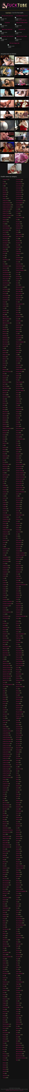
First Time (18, 386)
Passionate (5, 998)
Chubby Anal (5, 531)
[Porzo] (7, 93)
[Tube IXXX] (7, 82)
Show (17, 762)
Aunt (4, 308)
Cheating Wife (5, 519)
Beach (4, 361)
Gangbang (18, 453)
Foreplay (18, 415)
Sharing (17, 749)
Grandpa (18, 525)
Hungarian (18, 612)
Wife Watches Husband (20, 1057)
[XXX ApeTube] (22, 136)
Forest (17, 417)
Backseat (4, 333)
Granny (17, 527)
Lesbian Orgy (5, 762)
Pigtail (4, 1030)
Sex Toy (17, 745)
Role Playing (18, 697)
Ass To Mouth (5, 295)
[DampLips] (7, 158)
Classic (4, 538)
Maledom (4, 815)
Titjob (17, 958)
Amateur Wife (5, 217)
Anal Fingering (6, 236)
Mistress (4, 870)
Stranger (17, 861)
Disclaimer (7, 1090)
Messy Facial (5, 851)
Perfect (4, 1005)
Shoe (17, 754)
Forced (17, 413)
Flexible (17, 401)
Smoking (18, 802)
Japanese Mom (6, 678)
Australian (5, 310)
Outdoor (4, 963)
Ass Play (4, 293)
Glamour (17, 504)
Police (4, 1047)
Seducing (18, 733)
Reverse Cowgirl (19, 686)
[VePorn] (22, 114)
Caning (4, 493)
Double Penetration (20, 270)
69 (3, 185)
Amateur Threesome (7, 215)
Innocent (4, 629)
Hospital (17, 593)
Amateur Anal (5, 200)
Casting (4, 502)
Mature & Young (6, 836)
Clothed (4, 552)
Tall (16, 901)
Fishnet (17, 392)
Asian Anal (5, 268)
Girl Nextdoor (18, 498)
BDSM (4, 325)
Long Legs (5, 790)
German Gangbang (20, 472)
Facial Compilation (20, 342)
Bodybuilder (5, 430)
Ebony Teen (18, 297)
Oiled (4, 937)
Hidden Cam (18, 565)
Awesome (5, 312)
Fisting (17, 394)
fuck (19, 20)
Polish (4, 1049)
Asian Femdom (6, 274)
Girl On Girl (18, 500)
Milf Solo (4, 857)
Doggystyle (18, 253)
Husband (18, 614)
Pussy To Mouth (19, 665)
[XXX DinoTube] (22, 158)
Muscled (4, 901)
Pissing (4, 1034)
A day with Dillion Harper (22, 22)
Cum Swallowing (19, 200)
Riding (17, 690)
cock (21, 20)
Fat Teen (17, 361)
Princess (17, 623)
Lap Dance (5, 714)
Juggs (4, 690)
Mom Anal (5, 878)
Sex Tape (18, 743)
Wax (17, 1026)
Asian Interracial (6, 276)
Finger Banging (19, 382)
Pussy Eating (18, 650)
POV (4, 969)
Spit (17, 842)
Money (4, 889)
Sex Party (18, 741)
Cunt (17, 209)
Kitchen (4, 699)
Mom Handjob (5, 882)
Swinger (17, 895)
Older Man (5, 944)
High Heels (18, 567)
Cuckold (4, 609)
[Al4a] (22, 71)
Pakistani (4, 984)
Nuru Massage (6, 929)
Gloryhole (18, 508)
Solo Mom (18, 825)
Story (17, 859)
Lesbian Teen (5, 775)
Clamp (4, 536)
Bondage (4, 432)
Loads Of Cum (5, 783)
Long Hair (5, 787)
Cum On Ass (18, 192)
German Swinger (19, 487)
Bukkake (4, 458)
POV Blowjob (5, 973)
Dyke (17, 282)
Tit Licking (18, 956)
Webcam (18, 1028)
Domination (18, 257)
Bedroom (4, 369)
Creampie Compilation (7, 601)
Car (3, 496)
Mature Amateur (6, 838)
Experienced (18, 325)
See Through (18, 735)
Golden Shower (19, 515)
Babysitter (5, 329)
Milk (3, 859)
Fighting (17, 375)
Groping (17, 529)
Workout (4, 1067)
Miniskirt (4, 861)
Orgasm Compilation (7, 956)
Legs (4, 724)
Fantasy (17, 350)
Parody (4, 994)
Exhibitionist (18, 320)
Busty (4, 462)
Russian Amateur (19, 711)
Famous (17, 348)
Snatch (17, 809)
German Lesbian (19, 479)
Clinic (4, 544)
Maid (4, 813)
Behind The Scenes (7, 371)
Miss (4, 865)
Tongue (17, 967)
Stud (17, 878)
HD (16, 536)
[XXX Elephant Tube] (14, 169)
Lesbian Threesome (7, 777)
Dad (17, 219)
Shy (17, 766)
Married (4, 817)
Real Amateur (18, 673)
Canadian (5, 491)
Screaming (18, 728)
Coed (4, 563)
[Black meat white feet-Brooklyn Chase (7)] (7, 31)
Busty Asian (5, 466)
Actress (4, 190)
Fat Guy (17, 356)
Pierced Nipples (6, 1024)
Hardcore (18, 559)
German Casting (19, 470)
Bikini (4, 398)
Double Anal (18, 263)
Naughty (4, 914)
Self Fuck (18, 737)
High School (18, 569)
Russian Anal (18, 714)
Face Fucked (18, 335)
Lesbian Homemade (7, 747)
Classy (4, 542)
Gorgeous (18, 519)
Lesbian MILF (5, 752)
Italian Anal (5, 648)
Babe (4, 327)
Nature (4, 912)
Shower (17, 764)
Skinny (17, 781)
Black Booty (5, 411)
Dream (17, 272)
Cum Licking (18, 190)
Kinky (4, 695)
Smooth (17, 804)
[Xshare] (22, 104)
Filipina (17, 377)
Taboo (17, 899)
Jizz (3, 688)
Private (17, 627)
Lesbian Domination (7, 739)
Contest (4, 576)
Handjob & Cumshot (20, 552)
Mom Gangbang (6, 880)
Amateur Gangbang (7, 204)
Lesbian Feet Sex (6, 743)
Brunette (4, 451)
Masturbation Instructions (8, 830)
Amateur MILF (5, 211)
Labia (4, 705)
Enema (17, 306)
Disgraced (18, 247)
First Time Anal (19, 388)
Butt (3, 472)
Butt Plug (4, 477)
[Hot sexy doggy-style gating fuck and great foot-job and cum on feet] (14, 45)
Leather (4, 722)
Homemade (18, 582)
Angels (4, 249)
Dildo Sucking (19, 236)
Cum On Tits (18, 198)
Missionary (5, 868)
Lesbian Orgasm (6, 760)
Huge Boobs (18, 605)
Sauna (17, 720)
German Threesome (20, 491)
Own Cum (5, 965)
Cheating (4, 517)
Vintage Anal (18, 1007)
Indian (4, 625)
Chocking (5, 525)
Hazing (17, 561)
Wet (17, 1032)
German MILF (18, 481)
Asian (4, 263)
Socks (17, 815)
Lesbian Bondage (6, 737)
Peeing (4, 1000)
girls (23, 20)
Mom (4, 876)
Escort (17, 310)
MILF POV (5, 809)
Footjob (17, 411)
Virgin (17, 1009)
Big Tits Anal (5, 396)
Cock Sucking (5, 561)
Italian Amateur (6, 646)
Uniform (17, 994)
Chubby (4, 527)
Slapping (18, 785)
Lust (3, 798)
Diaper (17, 230)
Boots (4, 436)
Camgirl (4, 489)
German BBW (18, 468)
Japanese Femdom (6, 667)
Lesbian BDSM (6, 735)
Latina (4, 718)
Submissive (18, 884)
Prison (17, 625)
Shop (17, 756)
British (4, 449)
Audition (4, 306)
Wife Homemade (19, 1051)
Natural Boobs (5, 908)
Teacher (17, 910)
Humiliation (18, 609)
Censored (5, 510)
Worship (4, 1069)
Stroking (17, 876)
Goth (17, 521)
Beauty (4, 363)
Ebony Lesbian (19, 293)
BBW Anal (5, 316)
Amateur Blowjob (6, 202)
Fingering (18, 384)
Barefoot (4, 352)
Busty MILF (5, 468)
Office (4, 935)
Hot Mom (18, 597)
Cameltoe (5, 487)
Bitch (4, 405)
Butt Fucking (5, 474)
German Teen (18, 489)
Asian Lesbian (5, 278)
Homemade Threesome (21, 584)
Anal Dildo (5, 234)
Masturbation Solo (6, 832)
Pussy (17, 646)
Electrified (18, 299)
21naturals (7, 22)
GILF (17, 445)
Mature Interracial (6, 846)
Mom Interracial (6, 884)
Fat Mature (18, 358)
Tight (17, 941)
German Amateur (19, 464)
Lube (4, 794)
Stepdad (17, 853)
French (17, 426)
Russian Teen (19, 716)
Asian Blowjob (5, 272)
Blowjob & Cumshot (7, 428)
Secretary (18, 730)
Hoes (17, 574)
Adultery (4, 194)
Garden (17, 458)
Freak (17, 422)
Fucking (17, 436)
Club (4, 555)
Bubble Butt (5, 455)
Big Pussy (5, 392)
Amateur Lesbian (6, 209)
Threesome (18, 935)
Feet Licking (18, 365)
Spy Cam (18, 846)
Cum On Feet (18, 196)
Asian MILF (5, 280)
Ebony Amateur (19, 287)
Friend (17, 432)
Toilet (17, 965)
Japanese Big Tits (6, 665)
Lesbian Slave (5, 768)
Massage (4, 821)
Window (4, 1062)
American (5, 221)
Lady (4, 711)
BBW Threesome (6, 323)
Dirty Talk (18, 240)
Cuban (4, 607)
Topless (17, 971)
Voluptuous (18, 1015)
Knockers (4, 701)
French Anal (18, 430)
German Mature (19, 483)
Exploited (18, 327)
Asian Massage (6, 282)
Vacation (17, 998)
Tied (17, 939)
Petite (4, 1015)
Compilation (5, 571)
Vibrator (17, 1003)
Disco (17, 244)
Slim (17, 792)
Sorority (17, 830)
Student (17, 880)
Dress (17, 274)
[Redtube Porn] (7, 71)
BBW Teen (5, 320)
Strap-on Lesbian (19, 868)
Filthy (17, 379)
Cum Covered (5, 616)
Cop (3, 578)
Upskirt (17, 996)
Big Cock (4, 386)
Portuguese (5, 1055)
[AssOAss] (7, 147)
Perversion (5, 1011)
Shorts (17, 760)
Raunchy (18, 669)
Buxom (4, 479)
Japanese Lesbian (6, 671)
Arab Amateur (5, 259)
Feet (17, 363)
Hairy (17, 538)
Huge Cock (18, 607)
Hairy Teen (18, 546)
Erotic (17, 308)
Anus (4, 255)
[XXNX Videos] (7, 136)
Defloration (18, 228)
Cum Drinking (5, 618)
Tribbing (17, 977)
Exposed (18, 329)
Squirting (18, 851)
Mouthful (4, 899)
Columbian (5, 569)
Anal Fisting (5, 238)
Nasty (4, 906)
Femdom (18, 367)
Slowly (17, 796)
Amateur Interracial (6, 206)
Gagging (17, 449)
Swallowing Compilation (21, 891)
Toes (17, 963)
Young (4, 1077)
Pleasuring (5, 1041)
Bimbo (4, 401)
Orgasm (4, 954)
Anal (4, 223)
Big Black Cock (6, 382)
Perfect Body (5, 1007)
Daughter (18, 223)
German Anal (18, 466)
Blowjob (4, 426)
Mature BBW (5, 842)
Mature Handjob (6, 844)
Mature (4, 834)
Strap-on (17, 863)
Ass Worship (5, 299)
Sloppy (17, 794)
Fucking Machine (19, 439)
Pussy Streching (19, 663)
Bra (3, 445)
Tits (16, 960)
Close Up (4, 550)
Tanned (17, 903)
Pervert (4, 1013)
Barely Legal (5, 354)
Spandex (18, 832)
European (18, 314)
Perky (4, 1009)
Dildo (17, 232)
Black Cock (5, 413)
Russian (17, 709)
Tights (17, 946)
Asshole (4, 304)
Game (17, 451)
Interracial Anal (6, 640)
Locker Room (5, 785)
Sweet (17, 893)
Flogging (18, 403)
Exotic (17, 323)
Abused (4, 187)
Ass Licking (5, 291)
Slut (17, 798)
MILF (4, 800)
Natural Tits (5, 910)
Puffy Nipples (18, 638)
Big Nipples (5, 390)
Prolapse (18, 629)
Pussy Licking (19, 654)
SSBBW (17, 718)
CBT (3, 481)
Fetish (17, 373)
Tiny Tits (17, 952)
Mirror (4, 863)
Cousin (4, 593)
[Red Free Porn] (22, 147)
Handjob (17, 550)
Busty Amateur (5, 464)
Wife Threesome (19, 1055)
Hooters (17, 588)
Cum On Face (19, 194)
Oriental (4, 960)
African (4, 196)
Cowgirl (4, 595)
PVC (4, 975)
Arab (4, 257)
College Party (5, 567)
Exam (17, 318)
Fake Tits (18, 344)
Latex (4, 716)
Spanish (17, 834)
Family (17, 346)
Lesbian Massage (6, 754)
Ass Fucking (5, 289)
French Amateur (19, 428)
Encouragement (19, 304)
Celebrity (4, 508)
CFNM (4, 485)
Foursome (18, 420)
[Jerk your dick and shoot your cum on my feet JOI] (7, 17)
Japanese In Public (6, 669)
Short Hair (18, 758)
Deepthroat (18, 225)
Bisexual (4, 403)
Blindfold (4, 420)
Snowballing (18, 811)
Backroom (5, 331)
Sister (17, 777)
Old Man (4, 941)
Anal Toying (5, 247)
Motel (4, 895)
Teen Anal (18, 916)
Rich (17, 688)
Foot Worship (18, 409)
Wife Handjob (18, 1049)
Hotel (17, 599)
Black (4, 409)
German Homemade (20, 477)
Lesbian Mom (5, 758)
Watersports (18, 1024)
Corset (4, 580)
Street (17, 870)
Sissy (17, 775)
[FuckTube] (14, 5)
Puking (17, 640)
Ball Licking (5, 342)
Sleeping (18, 790)
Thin (17, 931)
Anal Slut (4, 244)
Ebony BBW (18, 291)
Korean (4, 703)
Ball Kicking (5, 339)
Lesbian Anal (5, 728)
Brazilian (4, 447)
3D (3, 181)
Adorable (4, 192)
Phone (4, 1019)
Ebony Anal (18, 289)
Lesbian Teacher (6, 773)
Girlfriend (18, 502)
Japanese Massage (7, 676)
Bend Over (5, 375)
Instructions (5, 633)
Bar (3, 348)
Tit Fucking (18, 954)
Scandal (17, 722)
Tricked (17, 979)
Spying (17, 849)
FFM (17, 333)
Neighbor (4, 916)
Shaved (17, 752)
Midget (4, 855)
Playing (4, 1038)
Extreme (17, 331)
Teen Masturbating (19, 925)
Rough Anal (18, 705)
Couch (4, 586)
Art (3, 261)
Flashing (17, 398)
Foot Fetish (18, 407)
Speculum (18, 838)
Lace (4, 707)
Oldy (4, 948)
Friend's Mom (18, 434)
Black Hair (5, 417)
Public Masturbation (20, 633)
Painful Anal (5, 982)
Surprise (17, 887)
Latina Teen (5, 720)
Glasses (17, 506)
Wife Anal (18, 1043)
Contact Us (21, 1090)
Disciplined (18, 242)
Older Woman (5, 946)
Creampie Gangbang (7, 603)
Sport (17, 844)
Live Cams (5, 781)
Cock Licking (5, 557)
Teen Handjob (19, 922)
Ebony (17, 285)
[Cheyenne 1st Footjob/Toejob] (22, 31)
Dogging (17, 251)
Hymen (17, 618)
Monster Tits (5, 893)
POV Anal (5, 971)
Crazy (4, 597)
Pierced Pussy (5, 1026)
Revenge (18, 684)
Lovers (4, 792)
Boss (4, 441)
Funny (17, 443)
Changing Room (6, 515)
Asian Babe (5, 270)
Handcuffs (18, 548)
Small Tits (18, 800)
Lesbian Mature (6, 756)
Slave (17, 787)
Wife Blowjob (18, 1045)
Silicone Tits (18, 768)
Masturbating (5, 827)
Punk (17, 644)
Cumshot (18, 204)
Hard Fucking (18, 557)
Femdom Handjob (19, 369)
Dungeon (18, 278)
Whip (17, 1036)
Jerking (4, 686)
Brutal (4, 453)
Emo (17, 301)
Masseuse (5, 823)
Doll (17, 255)
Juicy (4, 692)
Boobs (4, 434)
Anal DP (4, 232)
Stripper (17, 872)
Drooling (17, 276)
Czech (17, 215)
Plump (4, 1045)
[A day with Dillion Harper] (22, 24)
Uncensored (18, 990)
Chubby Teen (5, 534)
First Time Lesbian (19, 390)
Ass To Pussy (5, 297)
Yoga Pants (5, 1075)
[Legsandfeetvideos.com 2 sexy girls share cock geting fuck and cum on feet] (22, 17)
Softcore (17, 819)
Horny (17, 590)
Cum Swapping (19, 202)
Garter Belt (18, 460)
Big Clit (4, 384)
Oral (3, 950)
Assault (4, 301)
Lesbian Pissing (6, 764)
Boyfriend (5, 443)
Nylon (4, 931)
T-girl (17, 897)
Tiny (17, 948)
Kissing (4, 697)
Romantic (18, 701)
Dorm (17, 261)
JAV (3, 657)
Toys (17, 975)
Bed (3, 367)
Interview (4, 642)
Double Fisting (19, 268)
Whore (17, 1038)
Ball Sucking (5, 344)
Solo (17, 821)
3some (4, 183)
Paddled (4, 977)
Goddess (18, 512)
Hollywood (18, 578)
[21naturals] (7, 24)
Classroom (5, 540)
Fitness (17, 396)
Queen (17, 667)
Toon (17, 969)
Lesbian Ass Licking (7, 730)
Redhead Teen (19, 680)
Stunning (18, 882)
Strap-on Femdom (19, 865)
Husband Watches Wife (20, 616)
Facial (17, 339)
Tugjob (17, 984)
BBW (4, 314)
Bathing (4, 356)
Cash (4, 500)
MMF (4, 811)
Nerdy (4, 918)
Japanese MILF (6, 673)
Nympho (4, 933)
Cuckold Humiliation (7, 612)
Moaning (4, 872)
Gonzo (17, 517)
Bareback (5, 350)
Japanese (5, 661)
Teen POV (18, 927)
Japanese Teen (6, 680)
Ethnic (17, 312)
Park (4, 992)
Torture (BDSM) (19, 973)
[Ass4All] (22, 60)
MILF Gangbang (6, 804)
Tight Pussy (18, 944)
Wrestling (4, 1071)
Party (4, 996)
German (17, 462)
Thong (17, 933)
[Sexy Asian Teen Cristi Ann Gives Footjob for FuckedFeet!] (7, 38)
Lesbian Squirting (6, 771)
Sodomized (18, 817)
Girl (16, 496)
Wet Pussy (18, 1034)
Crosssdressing (6, 605)
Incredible (5, 623)
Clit (3, 546)
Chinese (4, 523)
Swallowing (18, 889)
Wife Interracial (19, 1053)
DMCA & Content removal (14, 1090)
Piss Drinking (5, 1032)
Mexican (4, 853)
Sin (16, 773)
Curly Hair (18, 211)
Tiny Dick (18, 950)
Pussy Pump (18, 659)
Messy (4, 849)
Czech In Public (19, 217)
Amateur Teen (5, 213)
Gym (17, 534)
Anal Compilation (6, 228)
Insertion (4, 631)
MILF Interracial (6, 806)
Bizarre (4, 407)
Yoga (4, 1073)
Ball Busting (5, 337)
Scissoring (18, 726)
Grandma (18, 523)
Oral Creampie (6, 952)
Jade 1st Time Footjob (22, 36)
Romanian (18, 699)
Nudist (4, 925)
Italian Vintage (5, 654)
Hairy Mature (18, 542)
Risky (17, 695)
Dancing (17, 221)
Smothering (18, 806)
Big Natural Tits (6, 388)
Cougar (4, 588)
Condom (4, 574)
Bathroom (5, 358)
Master (4, 825)
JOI (3, 659)
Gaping (17, 455)
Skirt (17, 783)
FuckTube (8, 12)
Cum (4, 614)
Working (4, 1065)
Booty (4, 439)
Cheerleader (5, 521)
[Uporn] (7, 114)
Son (17, 827)
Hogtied (17, 576)
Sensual (17, 739)
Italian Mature (5, 652)
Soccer (17, 813)
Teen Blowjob (18, 918)
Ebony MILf (18, 295)
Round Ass (18, 707)
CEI (3, 483)
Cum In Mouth (19, 183)
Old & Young (5, 939)
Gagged (17, 447)
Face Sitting (18, 337)
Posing (4, 1057)
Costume (4, 584)
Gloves (17, 510)
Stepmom (18, 855)
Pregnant (4, 1060)
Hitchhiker (18, 571)
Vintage (17, 1005)
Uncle (17, 992)
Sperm (17, 840)
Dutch (17, 280)
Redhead (18, 678)
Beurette (4, 377)
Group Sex (18, 531)
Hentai (17, 563)
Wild (17, 1060)
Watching (18, 1022)
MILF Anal (5, 802)
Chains (4, 512)
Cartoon (4, 498)
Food (17, 405)
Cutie (17, 213)
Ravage (17, 671)
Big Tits (4, 394)
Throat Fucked (19, 937)
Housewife (18, 603)
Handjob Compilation (20, 555)
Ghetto (17, 493)
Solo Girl (17, 823)
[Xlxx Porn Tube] (22, 125)
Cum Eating (18, 179)
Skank (17, 779)
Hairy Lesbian (19, 540)
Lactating (4, 709)
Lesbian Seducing (6, 766)
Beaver (4, 365)
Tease (17, 912)
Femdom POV (19, 371)
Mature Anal (5, 840)
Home (17, 580)
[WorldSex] (7, 104)
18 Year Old (5, 179)
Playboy (4, 1036)
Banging (4, 346)
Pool (4, 1051)
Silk (16, 771)
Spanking (18, 836)
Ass (3, 287)
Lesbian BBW (5, 733)
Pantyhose (5, 990)
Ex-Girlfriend (18, 316)
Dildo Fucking (19, 234)
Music (4, 903)
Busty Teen (5, 470)
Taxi (17, 908)
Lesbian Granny (6, 745)
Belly (4, 373)
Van (17, 1000)
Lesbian (4, 726)
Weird (17, 1030)
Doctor (17, 249)
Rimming (18, 692)
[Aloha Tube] (7, 60)
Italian (4, 644)
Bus (3, 460)
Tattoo (17, 906)
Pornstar (4, 1053)
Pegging (4, 1003)
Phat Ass (4, 1017)
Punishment (18, 642)
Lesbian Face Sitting (7, 741)
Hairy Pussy (18, 544)
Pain (4, 979)
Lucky (4, 796)
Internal (4, 636)
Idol (3, 621)
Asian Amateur (6, 266)
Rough (17, 703)
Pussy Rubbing (19, 661)
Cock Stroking (5, 559)
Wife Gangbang (19, 1047)
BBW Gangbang (6, 318)
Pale (4, 986)
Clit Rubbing (5, 548)
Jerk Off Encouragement (7, 684)
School (17, 724)
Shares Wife (18, 747)
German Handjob (19, 474)
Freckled (17, 424)
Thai (17, 929)
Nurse (4, 927)
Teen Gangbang (19, 920)
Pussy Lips (18, 657)
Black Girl (5, 415)
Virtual (17, 1011)
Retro (17, 682)
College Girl (5, 565)
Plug (4, 1043)
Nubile (4, 922)
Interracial (5, 638)
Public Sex (18, 636)
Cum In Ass (18, 181)
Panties (4, 988)
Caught (4, 506)
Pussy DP (18, 648)
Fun (17, 441)
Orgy (4, 958)
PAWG (4, 967)
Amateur (4, 198)
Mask (4, 819)
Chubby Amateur (6, 529)
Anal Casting (5, 225)
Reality (17, 676)
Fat (16, 354)
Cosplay (4, 582)
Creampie (5, 599)
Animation (5, 251)
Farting (17, 352)
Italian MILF (5, 650)
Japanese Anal (6, 663)
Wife (17, 1041)
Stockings (18, 857)
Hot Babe (18, 595)
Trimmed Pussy (19, 982)
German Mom (18, 485)
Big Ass (4, 379)
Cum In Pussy (19, 185)
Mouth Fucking (6, 897)
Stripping (18, 874)
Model (4, 874)
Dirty (17, 238)
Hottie (17, 601)
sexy (25, 20)
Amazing (4, 219)
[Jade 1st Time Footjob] (22, 38)
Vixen (17, 1013)
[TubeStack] (22, 93)
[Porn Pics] (22, 82)
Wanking (18, 1019)
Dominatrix (18, 259)
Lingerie (4, 779)
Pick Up (4, 1022)
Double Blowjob (19, 266)
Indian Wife (5, 627)
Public (17, 631)
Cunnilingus (18, 206)
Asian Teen (5, 285)
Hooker (17, 586)
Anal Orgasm (5, 242)
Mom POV (5, 887)
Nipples (4, 920)
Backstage (5, 335)
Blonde (4, 422)
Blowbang (5, 424)
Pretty (17, 621)
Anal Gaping (5, 240)
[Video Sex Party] (7, 125)
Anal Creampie (6, 230)
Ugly (17, 988)
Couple (4, 590)
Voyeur (17, 1017)
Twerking (18, 986)
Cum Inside (18, 187)
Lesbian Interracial (6, 749)
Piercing (4, 1028)
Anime (4, 253)
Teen (17, 914)
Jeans (4, 682)
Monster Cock (5, 891)
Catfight (4, 504)
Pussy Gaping (19, 652)
